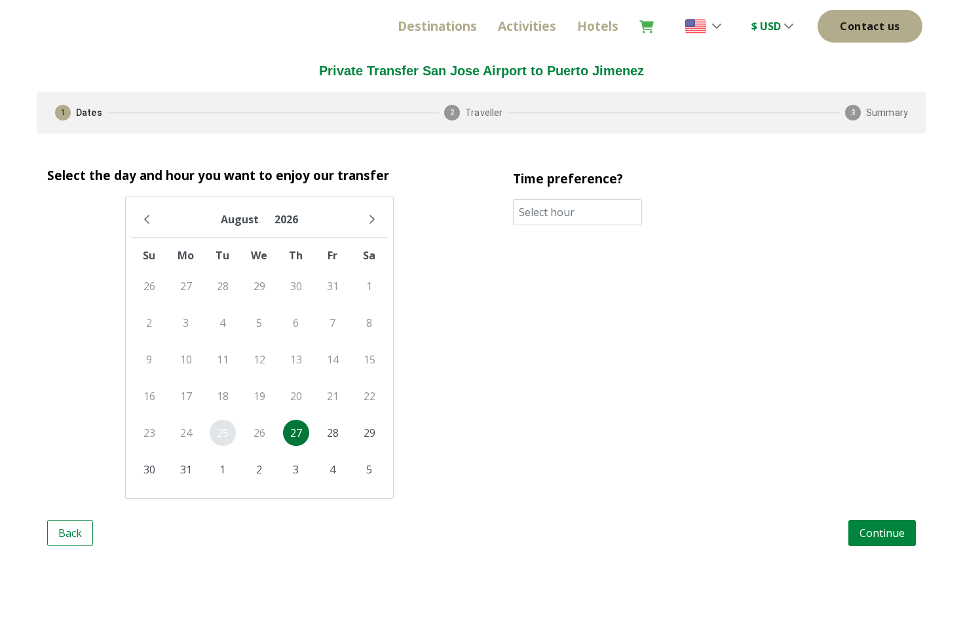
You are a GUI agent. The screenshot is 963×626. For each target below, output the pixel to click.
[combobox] (577, 212)
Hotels (597, 26)
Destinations (437, 26)
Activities (527, 26)
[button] (716, 26)
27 (296, 433)
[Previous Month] (146, 219)
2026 (286, 219)
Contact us (870, 26)
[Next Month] (372, 219)
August (240, 219)
